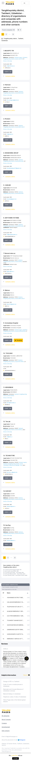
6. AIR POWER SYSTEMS (11, 218)
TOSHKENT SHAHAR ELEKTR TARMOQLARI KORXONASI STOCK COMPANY (15, 620)
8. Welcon (6, 290)
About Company (6, 719)
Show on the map (7, 61)
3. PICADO (6, 119)
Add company (6, 730)
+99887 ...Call (7, 172)
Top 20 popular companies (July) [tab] (10, 584)
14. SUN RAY (7, 491)
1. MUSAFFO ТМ (8, 51)
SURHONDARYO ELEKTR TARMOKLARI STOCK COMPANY (15, 634)
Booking (19, 340)
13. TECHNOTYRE (9, 455)
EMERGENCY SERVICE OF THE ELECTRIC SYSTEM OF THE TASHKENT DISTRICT (15, 638)
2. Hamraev (7, 85)
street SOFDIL (18, 261)
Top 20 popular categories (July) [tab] (10, 587)
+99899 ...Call (7, 204)
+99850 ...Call (7, 310)
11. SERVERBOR (8, 387)
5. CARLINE (7, 185)
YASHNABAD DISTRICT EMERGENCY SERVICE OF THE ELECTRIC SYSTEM (15, 597)
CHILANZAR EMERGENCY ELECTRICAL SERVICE (15, 602)
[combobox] (25, 3)
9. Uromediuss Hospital (10, 323)
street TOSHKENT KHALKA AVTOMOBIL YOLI (13, 464)
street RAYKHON (19, 93)
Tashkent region (18, 57)
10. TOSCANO (7, 353)
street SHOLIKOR (19, 499)
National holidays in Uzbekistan (11, 694)
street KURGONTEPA (20, 331)
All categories (5, 716)
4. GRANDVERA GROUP (10, 153)
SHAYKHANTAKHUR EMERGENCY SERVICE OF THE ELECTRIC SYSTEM (15, 625)
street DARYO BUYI (20, 127)
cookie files (14, 755)
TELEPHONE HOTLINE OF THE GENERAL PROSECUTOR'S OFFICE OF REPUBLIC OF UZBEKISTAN (15, 606)
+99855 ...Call (7, 340)
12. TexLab (6, 421)
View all (25, 675)
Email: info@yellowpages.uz (9, 736)
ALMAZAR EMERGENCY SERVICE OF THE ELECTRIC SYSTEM (15, 611)
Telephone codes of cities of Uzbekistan (14, 697)
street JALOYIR (19, 59)
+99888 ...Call (7, 374)
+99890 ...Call (7, 442)
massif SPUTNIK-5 (19, 361)
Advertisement (6, 727)
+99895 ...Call (7, 139)
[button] (15, 76)
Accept (16, 758)
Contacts (4, 723)
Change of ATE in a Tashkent (11, 681)
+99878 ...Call (7, 71)
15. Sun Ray (7, 525)
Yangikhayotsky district (9, 59)
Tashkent (25, 57)
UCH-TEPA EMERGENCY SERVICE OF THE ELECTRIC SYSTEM (15, 616)
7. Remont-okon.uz (9, 253)
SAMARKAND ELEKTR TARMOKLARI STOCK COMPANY (15, 629)
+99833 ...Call (7, 512)
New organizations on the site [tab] (9, 589)
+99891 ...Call (7, 408)
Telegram (22, 740)
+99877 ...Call (7, 105)
